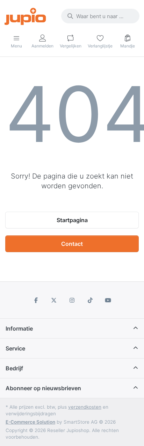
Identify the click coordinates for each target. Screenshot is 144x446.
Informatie (19, 328)
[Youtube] (108, 300)
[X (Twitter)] (54, 300)
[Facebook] (36, 300)
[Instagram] (72, 300)
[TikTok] (90, 300)
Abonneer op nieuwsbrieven (43, 388)
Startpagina (72, 220)
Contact (72, 243)
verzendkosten (84, 407)
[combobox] (100, 16)
